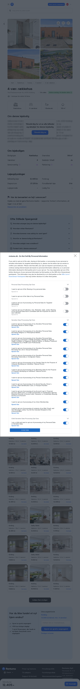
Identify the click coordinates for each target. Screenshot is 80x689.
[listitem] (40, 284)
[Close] (76, 256)
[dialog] (40, 344)
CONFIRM (25, 430)
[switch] (66, 289)
